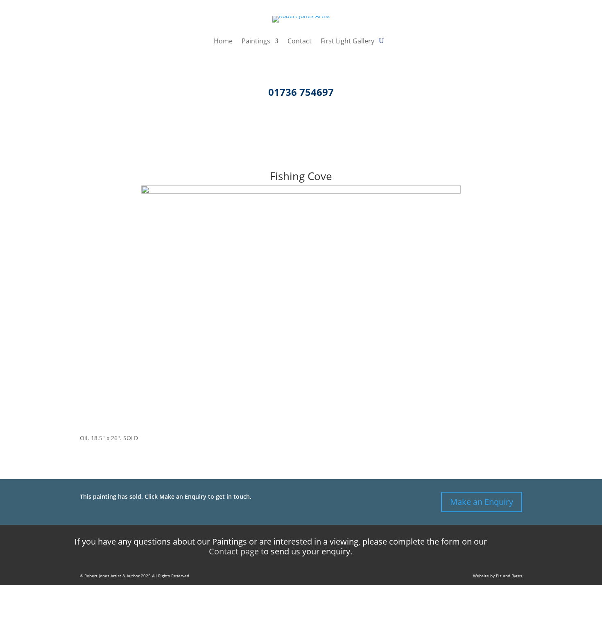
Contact (299, 41)
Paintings (256, 41)
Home (223, 41)
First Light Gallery (347, 41)
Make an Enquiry (481, 501)
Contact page (234, 551)
